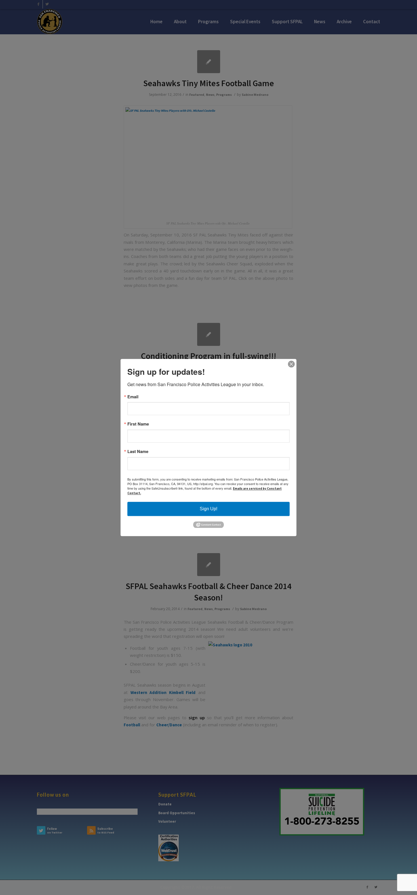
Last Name (137, 451)
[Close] (291, 364)
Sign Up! (208, 508)
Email (132, 397)
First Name (138, 424)
